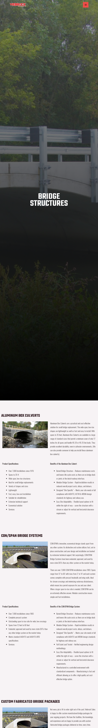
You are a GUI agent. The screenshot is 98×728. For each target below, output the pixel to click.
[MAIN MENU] (85, 5)
